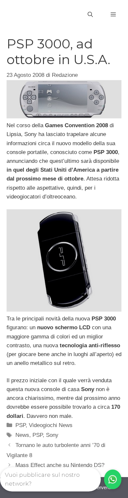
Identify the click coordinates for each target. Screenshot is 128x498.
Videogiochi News (51, 425)
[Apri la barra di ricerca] (90, 15)
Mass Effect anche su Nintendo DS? (59, 465)
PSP (20, 425)
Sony (52, 435)
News (22, 435)
